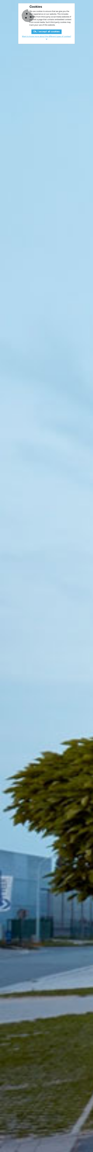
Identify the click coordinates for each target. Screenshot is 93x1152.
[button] (46, 37)
